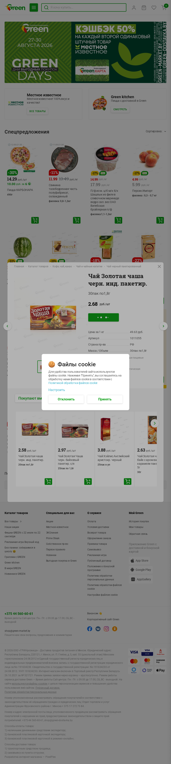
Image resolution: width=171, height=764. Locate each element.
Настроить (56, 390)
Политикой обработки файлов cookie (72, 382)
